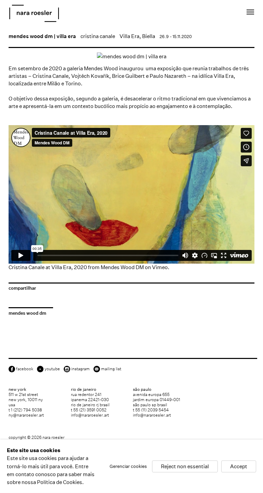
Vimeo (160, 267)
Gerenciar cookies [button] (128, 466)
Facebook (24, 369)
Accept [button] (238, 466)
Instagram (80, 369)
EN (217, 13)
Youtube (52, 369)
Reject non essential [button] (185, 466)
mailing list (111, 369)
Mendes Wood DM (122, 267)
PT (226, 13)
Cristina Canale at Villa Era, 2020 (48, 267)
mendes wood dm (27, 313)
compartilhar (22, 288)
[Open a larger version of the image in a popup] (131, 56)
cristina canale (97, 36)
